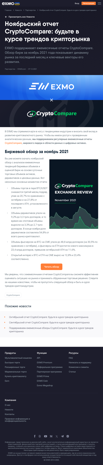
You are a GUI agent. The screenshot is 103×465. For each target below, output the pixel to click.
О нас (7, 405)
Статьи (72, 372)
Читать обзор (51, 266)
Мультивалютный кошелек (18, 358)
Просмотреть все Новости (22, 17)
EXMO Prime (43, 376)
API (38, 358)
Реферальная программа (49, 367)
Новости (9, 410)
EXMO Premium (44, 363)
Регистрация (88, 3)
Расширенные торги (15, 367)
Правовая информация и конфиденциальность (17, 420)
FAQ (71, 358)
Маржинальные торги (16, 372)
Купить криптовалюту (15, 376)
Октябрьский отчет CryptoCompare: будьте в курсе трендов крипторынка (48, 317)
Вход (77, 3)
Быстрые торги (12, 363)
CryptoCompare (13, 143)
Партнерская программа (49, 372)
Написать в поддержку (80, 363)
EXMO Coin (42, 381)
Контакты (9, 414)
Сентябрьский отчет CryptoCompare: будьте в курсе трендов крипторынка (49, 322)
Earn (7, 381)
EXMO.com (22, 69)
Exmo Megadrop (45, 385)
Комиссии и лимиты (79, 367)
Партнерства (10, 69)
